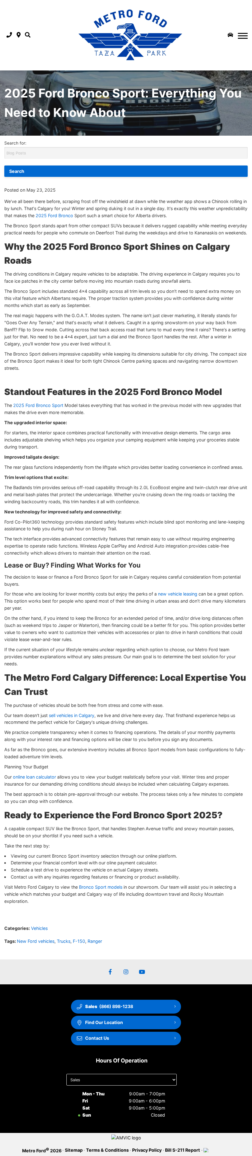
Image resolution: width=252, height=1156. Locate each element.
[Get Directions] (18, 35)
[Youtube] (142, 972)
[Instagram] (126, 972)
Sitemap (74, 1150)
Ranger (95, 941)
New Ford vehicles (35, 941)
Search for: (15, 143)
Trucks (63, 941)
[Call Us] (9, 35)
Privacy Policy (147, 1150)
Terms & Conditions (107, 1150)
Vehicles (39, 928)
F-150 (79, 941)
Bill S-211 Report (182, 1150)
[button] (28, 35)
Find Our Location (104, 1022)
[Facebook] (110, 972)
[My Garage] (230, 35)
